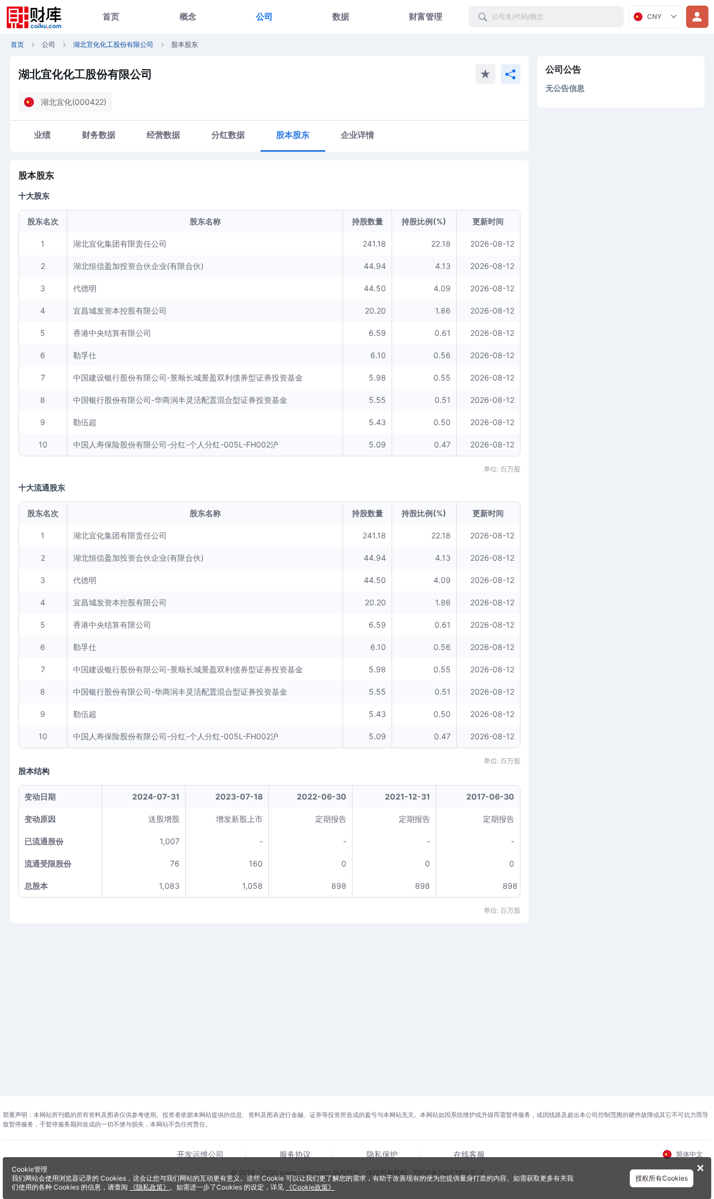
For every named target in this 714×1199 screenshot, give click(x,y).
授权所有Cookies (661, 1178)
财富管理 (425, 16)
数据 (340, 16)
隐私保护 (382, 1154)
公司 (264, 16)
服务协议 (295, 1154)
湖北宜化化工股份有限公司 (113, 44)
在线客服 (469, 1154)
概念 (188, 16)
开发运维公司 (200, 1154)
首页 (111, 16)
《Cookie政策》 (310, 1187)
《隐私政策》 (149, 1187)
